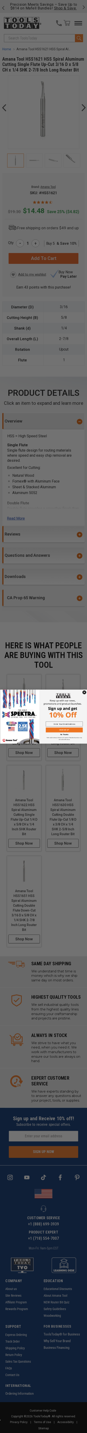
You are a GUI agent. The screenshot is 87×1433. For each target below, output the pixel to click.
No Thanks (64, 735)
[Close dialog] (84, 692)
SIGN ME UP (64, 730)
